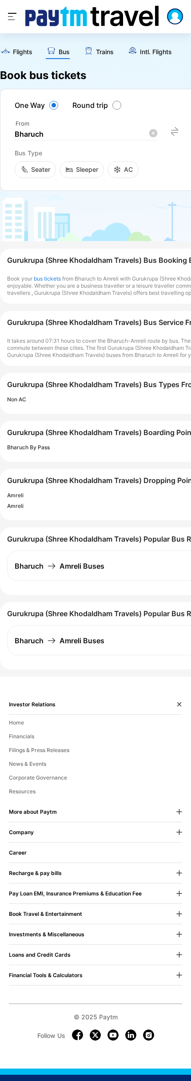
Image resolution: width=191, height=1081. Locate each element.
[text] (16, 52)
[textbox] (86, 134)
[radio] (38, 105)
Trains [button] (105, 51)
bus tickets (47, 278)
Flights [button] (22, 51)
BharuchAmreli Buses (59, 566)
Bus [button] (64, 51)
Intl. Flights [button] (156, 51)
